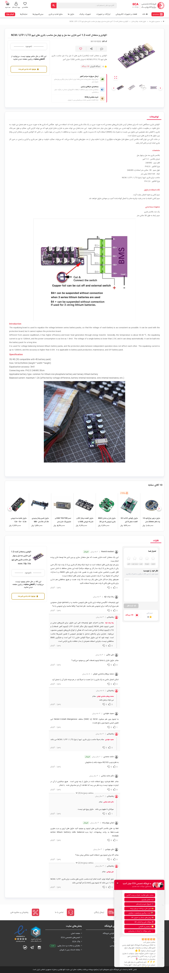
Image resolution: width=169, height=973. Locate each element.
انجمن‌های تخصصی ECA (70, 937)
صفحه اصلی (75, 933)
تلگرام (32, 947)
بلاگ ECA (76, 941)
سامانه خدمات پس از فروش (70, 949)
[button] (159, 508)
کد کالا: (104, 41)
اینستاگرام (39, 947)
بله (25, 947)
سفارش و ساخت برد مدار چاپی (68, 945)
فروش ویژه (10, 14)
